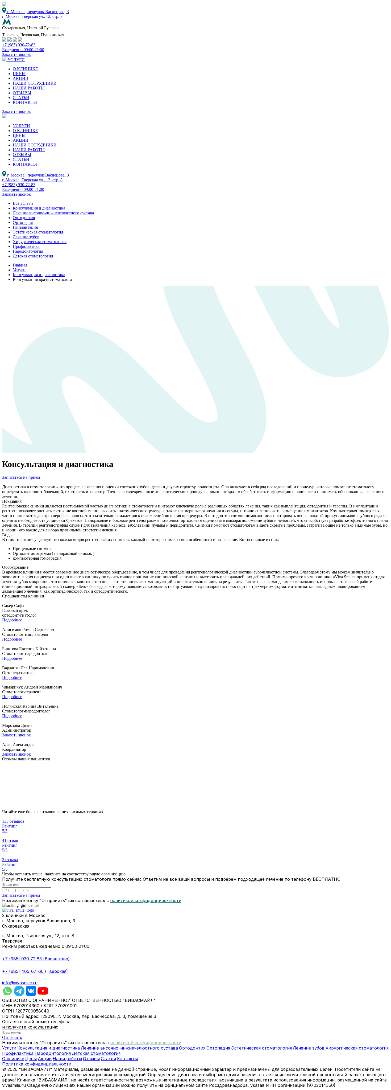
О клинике (13, 1058)
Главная (20, 265)
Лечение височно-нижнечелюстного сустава (53, 213)
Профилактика (26, 246)
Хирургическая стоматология (39, 241)
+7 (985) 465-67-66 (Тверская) (35, 971)
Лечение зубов (26, 237)
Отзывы (91, 1058)
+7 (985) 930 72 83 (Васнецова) (36, 958)
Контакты (127, 1058)
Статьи (108, 1058)
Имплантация (25, 227)
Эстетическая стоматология (38, 232)
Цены (31, 1058)
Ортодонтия (24, 217)
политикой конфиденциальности (145, 900)
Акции (45, 1058)
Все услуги (23, 203)
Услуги (19, 270)
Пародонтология (28, 251)
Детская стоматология (33, 256)
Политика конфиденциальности (36, 1064)
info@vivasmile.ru (20, 982)
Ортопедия (23, 222)
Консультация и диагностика (39, 208)
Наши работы (67, 1058)
